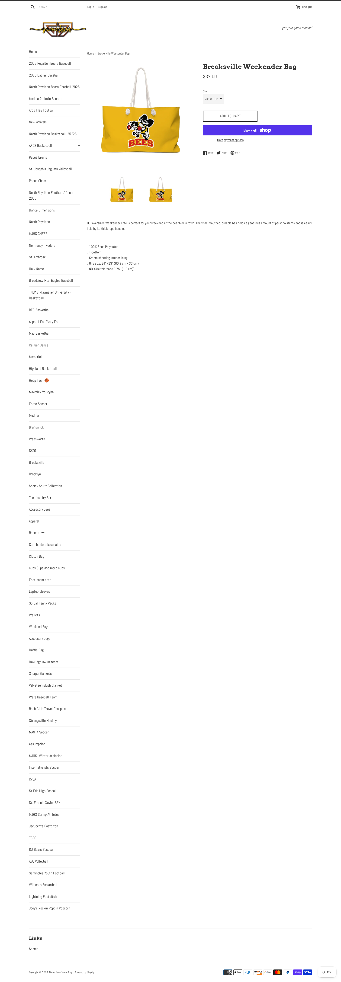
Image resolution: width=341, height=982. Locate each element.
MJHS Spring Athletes (44, 814)
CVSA (32, 779)
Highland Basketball (43, 368)
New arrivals (38, 122)
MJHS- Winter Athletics (45, 755)
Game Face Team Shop (61, 972)
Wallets (34, 615)
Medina (34, 415)
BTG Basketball (39, 309)
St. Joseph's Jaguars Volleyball (50, 168)
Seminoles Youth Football (47, 873)
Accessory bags (39, 509)
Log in (90, 7)
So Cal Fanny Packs (42, 603)
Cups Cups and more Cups (47, 568)
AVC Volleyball (38, 861)
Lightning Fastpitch (43, 896)
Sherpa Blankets (40, 673)
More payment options (230, 140)
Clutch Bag (36, 556)
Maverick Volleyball (42, 392)
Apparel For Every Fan (44, 321)
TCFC (32, 837)
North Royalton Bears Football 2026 (54, 86)
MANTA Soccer (39, 732)
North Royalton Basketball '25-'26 (53, 133)
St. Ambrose (54, 257)
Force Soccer (38, 403)
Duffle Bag (36, 650)
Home (33, 51)
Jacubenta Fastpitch (43, 826)
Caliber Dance (38, 345)
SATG (32, 450)
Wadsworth (37, 439)
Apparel (34, 521)
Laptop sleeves (39, 591)
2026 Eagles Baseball (44, 75)
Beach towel (37, 532)
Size (205, 91)
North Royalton (54, 221)
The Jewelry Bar (40, 497)
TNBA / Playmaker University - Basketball (50, 295)
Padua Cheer (37, 180)
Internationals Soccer (44, 767)
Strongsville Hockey (43, 720)
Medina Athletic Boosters (46, 98)
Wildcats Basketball (43, 884)
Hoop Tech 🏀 (39, 380)
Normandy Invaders (42, 245)
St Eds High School (42, 790)
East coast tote (40, 579)
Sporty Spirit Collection (45, 485)
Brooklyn (35, 474)
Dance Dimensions (42, 210)
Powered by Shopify (84, 972)
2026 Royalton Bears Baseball (50, 63)
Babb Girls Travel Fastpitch (48, 708)
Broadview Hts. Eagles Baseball (51, 280)
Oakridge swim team (43, 661)
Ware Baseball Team (43, 697)
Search (33, 949)
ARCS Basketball (54, 145)
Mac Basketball (39, 333)
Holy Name (36, 268)
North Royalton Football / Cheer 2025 (51, 195)
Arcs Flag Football (42, 110)
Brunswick (36, 427)
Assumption (37, 744)
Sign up (102, 7)
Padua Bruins (38, 157)
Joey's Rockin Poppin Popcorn (49, 908)
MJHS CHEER (38, 233)
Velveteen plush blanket (45, 685)
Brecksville (36, 462)
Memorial (35, 356)
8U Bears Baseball (42, 849)
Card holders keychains (45, 544)
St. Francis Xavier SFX (44, 802)
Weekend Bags (39, 626)
